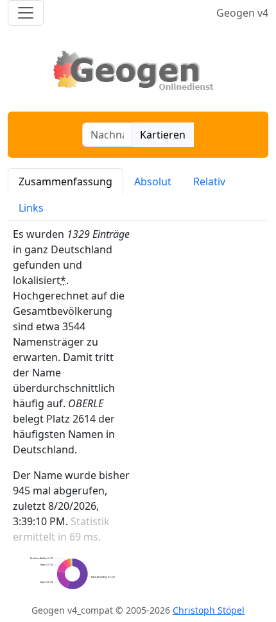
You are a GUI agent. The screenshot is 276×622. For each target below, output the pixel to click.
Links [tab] (31, 208)
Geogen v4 (242, 13)
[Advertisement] (205, 359)
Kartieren (162, 135)
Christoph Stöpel (209, 610)
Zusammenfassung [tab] (65, 181)
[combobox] (107, 134)
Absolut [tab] (152, 181)
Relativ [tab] (209, 181)
